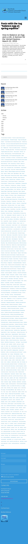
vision (22, 437)
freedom (17, 373)
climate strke (6, 358)
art (4, 346)
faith (23, 367)
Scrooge (20, 274)
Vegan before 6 (4, 332)
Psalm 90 (2, 264)
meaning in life (14, 391)
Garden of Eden (9, 203)
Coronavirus (3, 187)
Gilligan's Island (4, 205)
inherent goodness (12, 383)
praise (23, 403)
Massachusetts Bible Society (6, 240)
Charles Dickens (4, 183)
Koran (18, 223)
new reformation (19, 395)
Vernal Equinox (13, 332)
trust (2, 437)
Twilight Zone (9, 298)
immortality (14, 381)
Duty (15, 189)
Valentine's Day (17, 330)
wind (8, 441)
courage (9, 360)
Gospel (19, 205)
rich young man (16, 411)
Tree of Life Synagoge (13, 296)
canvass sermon (4, 354)
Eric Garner (11, 195)
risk (20, 411)
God (16, 205)
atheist (7, 346)
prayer (2, 405)
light (15, 389)
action (7, 344)
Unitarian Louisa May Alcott (20, 302)
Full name (3, 453)
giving (25, 375)
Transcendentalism (17, 294)
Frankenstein (14, 201)
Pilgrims (19, 260)
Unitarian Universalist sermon (13, 320)
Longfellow (3, 229)
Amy (5, 167)
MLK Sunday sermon (13, 233)
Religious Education (21, 268)
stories (25, 427)
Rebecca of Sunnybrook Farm (15, 266)
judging (23, 385)
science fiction (13, 415)
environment (13, 367)
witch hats (22, 441)
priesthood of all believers (11, 405)
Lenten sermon (14, 225)
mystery (9, 395)
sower (5, 425)
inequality (3, 383)
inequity (6, 383)
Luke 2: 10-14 (20, 231)
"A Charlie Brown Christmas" (6, 137)
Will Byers (13, 338)
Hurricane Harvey (9, 213)
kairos (5, 387)
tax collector (13, 431)
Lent (19, 225)
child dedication (17, 354)
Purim (6, 264)
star (18, 427)
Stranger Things (9, 284)
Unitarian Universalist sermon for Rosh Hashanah (10, 316)
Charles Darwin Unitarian (13, 181)
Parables (11, 258)
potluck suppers (11, 403)
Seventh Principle (12, 276)
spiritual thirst (3, 427)
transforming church (15, 435)
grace (8, 377)
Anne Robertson (17, 167)
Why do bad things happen (6, 338)
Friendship (3, 203)
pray (5, 405)
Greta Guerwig (3, 207)
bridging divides (15, 350)
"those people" (16, 151)
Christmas (18, 185)
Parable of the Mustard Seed (6, 256)
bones (2, 350)
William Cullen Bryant (20, 338)
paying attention (4, 399)
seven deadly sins (14, 421)
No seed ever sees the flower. (10, 250)
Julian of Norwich (4, 223)
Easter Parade (10, 191)
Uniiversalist (3, 302)
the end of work (14, 433)
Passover (21, 258)
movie (6, 395)
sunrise (16, 429)
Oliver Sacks (7, 252)
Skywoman (21, 278)
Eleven (8, 193)
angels (22, 344)
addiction (10, 344)
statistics (21, 427)
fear (4, 369)
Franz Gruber (19, 201)
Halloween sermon (17, 207)
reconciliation (12, 407)
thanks (22, 431)
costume (5, 360)
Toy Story (11, 294)
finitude (22, 369)
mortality (2, 395)
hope (18, 379)
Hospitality (3, 213)
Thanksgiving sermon (5, 288)
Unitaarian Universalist (10, 302)
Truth (5, 298)
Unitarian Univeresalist (13, 304)
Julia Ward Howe (22, 221)
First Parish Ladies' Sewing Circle (11, 199)
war (13, 439)
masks (10, 391)
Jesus (18, 217)
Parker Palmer (16, 258)
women (9, 443)
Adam (19, 161)
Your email (3, 458)
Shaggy (17, 276)
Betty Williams (16, 173)
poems (6, 401)
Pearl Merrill (6, 260)
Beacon (5, 173)
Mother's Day (8, 244)
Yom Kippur (18, 342)
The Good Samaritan (15, 290)
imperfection (19, 381)
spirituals (12, 427)
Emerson (2, 195)
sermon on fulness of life (19, 419)
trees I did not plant (22, 435)
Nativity (20, 246)
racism (25, 405)
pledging (2, 401)
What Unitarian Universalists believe (19, 336)
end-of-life (8, 367)
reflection (20, 407)
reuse (11, 411)
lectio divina (23, 387)
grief (14, 377)
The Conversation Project (5, 290)
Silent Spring (16, 278)
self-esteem (14, 417)
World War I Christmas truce (10, 342)
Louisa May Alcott (16, 229)
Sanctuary (15, 272)
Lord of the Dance (9, 229)
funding (24, 373)
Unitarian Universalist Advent (12, 306)
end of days (3, 367)
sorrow (2, 425)
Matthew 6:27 (14, 240)
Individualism (9, 215)
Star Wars (12, 282)
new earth (13, 395)
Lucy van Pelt (14, 231)
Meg (6, 242)
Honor (22, 211)
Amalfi (19, 165)
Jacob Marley (7, 217)
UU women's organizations (9, 300)
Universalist (13, 328)
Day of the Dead (13, 187)
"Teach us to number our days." (15, 147)
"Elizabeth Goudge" (13, 139)
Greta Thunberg (10, 207)
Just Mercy (10, 223)
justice (2, 387)
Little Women (23, 227)
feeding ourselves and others (11, 369)
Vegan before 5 (23, 330)
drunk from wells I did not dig (9, 365)
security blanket (20, 415)
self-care (9, 417)
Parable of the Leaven (20, 254)
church (7, 356)
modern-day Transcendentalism (14, 393)
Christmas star (13, 185)
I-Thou (2, 215)
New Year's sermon (10, 248)
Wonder (2, 342)
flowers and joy (12, 371)
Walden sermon (8, 334)
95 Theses (13, 157)
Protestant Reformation (17, 262)
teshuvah (18, 431)
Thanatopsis (22, 286)
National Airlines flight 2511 (6, 246)
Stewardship (3, 284)
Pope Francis (23, 260)
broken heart (21, 350)
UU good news (19, 298)
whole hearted (3, 441)
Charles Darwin (21, 181)
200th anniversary (8, 153)
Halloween (23, 207)
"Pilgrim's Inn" (5, 147)
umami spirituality (6, 437)
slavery (15, 423)
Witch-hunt (3, 340)
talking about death (6, 431)
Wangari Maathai (15, 334)
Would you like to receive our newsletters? (10, 474)
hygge (10, 381)
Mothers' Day (14, 244)
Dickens (2, 189)
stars (16, 427)
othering (10, 397)
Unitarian (23, 326)
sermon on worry (4, 421)
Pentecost (11, 260)
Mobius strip (3, 244)
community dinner (19, 358)
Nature (23, 246)
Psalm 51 (24, 262)
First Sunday (3, 201)
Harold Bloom (12, 209)
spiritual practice (10, 425)
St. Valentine (7, 282)
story (2, 429)
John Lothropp (10, 219)
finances (19, 369)
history (2, 379)
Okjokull (17, 250)
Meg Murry (3, 242)
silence (6, 423)
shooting (2, 423)
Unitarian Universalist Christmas (13, 308)
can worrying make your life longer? (15, 352)
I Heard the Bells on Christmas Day (19, 213)
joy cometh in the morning (15, 385)
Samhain (2, 272)
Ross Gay (19, 270)
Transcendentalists (4, 296)
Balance (6, 171)
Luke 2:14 (4, 233)
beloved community (4, 348)
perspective (18, 399)
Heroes (6, 211)
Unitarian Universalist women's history (16, 322)
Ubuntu (21, 300)
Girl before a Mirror (11, 205)
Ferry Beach (19, 197)
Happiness (8, 209)
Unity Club (3, 328)
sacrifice (4, 415)
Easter (19, 191)
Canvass (7, 179)
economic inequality (19, 365)
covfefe (13, 360)
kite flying (9, 387)
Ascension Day (7, 169)
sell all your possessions (21, 417)
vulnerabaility (3, 439)
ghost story (10, 375)
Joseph (10, 221)
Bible (20, 173)
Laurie (21, 223)
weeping (23, 439)
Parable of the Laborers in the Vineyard (8, 254)
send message (14, 481)
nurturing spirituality (4, 397)
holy (9, 379)
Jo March (21, 217)
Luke (8, 233)
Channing (23, 179)
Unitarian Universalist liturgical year (16, 314)
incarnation (24, 381)
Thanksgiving (12, 288)
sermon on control (4, 419)
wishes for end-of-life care (14, 441)
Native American (15, 246)
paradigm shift (22, 397)
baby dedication (14, 346)
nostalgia (24, 395)
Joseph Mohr (5, 221)
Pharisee (15, 260)
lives (22, 389)
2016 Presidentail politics (16, 153)
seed (25, 415)
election (25, 365)
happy (17, 377)
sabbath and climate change (17, 413)
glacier (2, 377)
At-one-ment (13, 169)
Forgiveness (8, 201)
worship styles (22, 443)
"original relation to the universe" (7, 151)
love (2, 391)
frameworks (13, 373)
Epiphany (7, 195)
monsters (22, 393)
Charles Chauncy (4, 181)
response (2, 411)
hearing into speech (22, 377)
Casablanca (18, 179)
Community (23, 185)
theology (6, 435)
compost (24, 358)
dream (2, 365)
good (5, 377)
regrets (24, 407)
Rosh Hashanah (14, 270)
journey (8, 385)
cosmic (2, 360)
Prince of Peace (4, 262)
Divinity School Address (9, 189)
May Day (19, 240)
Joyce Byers (15, 221)
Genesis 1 (14, 203)
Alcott (9, 163)
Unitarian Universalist (19, 324)
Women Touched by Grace (14, 340)
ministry (22, 391)
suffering (12, 429)
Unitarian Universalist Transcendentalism (12, 312)
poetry (9, 401)
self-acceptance (4, 417)
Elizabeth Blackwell (22, 193)
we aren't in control (17, 439)
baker (19, 346)
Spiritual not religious (17, 280)
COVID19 (3, 179)
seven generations (22, 421)
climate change (18, 356)
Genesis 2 (19, 203)
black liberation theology (16, 348)
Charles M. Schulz (11, 183)
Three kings (7, 294)
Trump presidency (21, 296)
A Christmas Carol (19, 157)
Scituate (7, 274)
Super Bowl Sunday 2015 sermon (7, 286)
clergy (14, 356)
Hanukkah (3, 209)
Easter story (15, 191)
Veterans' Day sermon (21, 332)
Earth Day (18, 189)
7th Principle (8, 157)
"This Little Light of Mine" (9, 149)
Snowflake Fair (4, 280)
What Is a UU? (9, 336)
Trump (2, 298)
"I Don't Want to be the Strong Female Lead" (13, 141)
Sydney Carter (17, 286)
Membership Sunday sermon (13, 242)
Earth (22, 189)
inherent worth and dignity (21, 383)
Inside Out (14, 215)
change (11, 354)
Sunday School (23, 284)
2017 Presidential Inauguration (15, 155)
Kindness (14, 223)
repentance (17, 409)
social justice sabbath (21, 423)
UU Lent (13, 298)
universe (18, 437)
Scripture (16, 274)
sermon (9, 421)
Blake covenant (7, 175)
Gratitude (22, 205)
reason (7, 407)
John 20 (5, 219)
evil (16, 367)
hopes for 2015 (13, 379)
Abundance (15, 161)
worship (2, 445)
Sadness (23, 270)
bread (5, 350)
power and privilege (18, 403)
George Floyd (23, 203)
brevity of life (9, 350)
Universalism (8, 328)
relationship (3, 409)
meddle (19, 391)
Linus (15, 227)
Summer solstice (16, 284)
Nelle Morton (3, 248)
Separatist (6, 276)
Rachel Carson (6, 266)
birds (10, 348)
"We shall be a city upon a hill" (20, 149)
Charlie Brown (18, 183)
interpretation (3, 385)
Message (3, 464)
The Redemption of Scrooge (16, 292)
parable (17, 397)
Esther (15, 195)
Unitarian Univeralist (5, 304)
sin (8, 423)
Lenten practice (8, 225)
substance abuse (7, 429)
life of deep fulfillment (10, 389)
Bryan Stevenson (21, 177)
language (15, 387)
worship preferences (15, 443)
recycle (16, 407)
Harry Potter (18, 209)
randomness (3, 407)
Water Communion (22, 334)
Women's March (23, 340)
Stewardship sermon (18, 282)
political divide (19, 401)
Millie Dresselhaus (23, 242)
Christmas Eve (7, 185)
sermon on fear (11, 419)
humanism (6, 381)
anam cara (19, 344)
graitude (11, 377)
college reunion (12, 358)
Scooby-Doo (12, 274)
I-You (5, 215)
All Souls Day (13, 163)
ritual (23, 411)
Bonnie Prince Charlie (15, 175)
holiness (5, 379)
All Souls (18, 163)
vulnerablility (9, 439)
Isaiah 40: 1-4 (19, 215)
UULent (16, 300)
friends (21, 373)
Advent (22, 161)
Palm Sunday (24, 252)
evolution (19, 367)
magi (7, 391)
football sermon (7, 373)
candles (24, 352)
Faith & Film (14, 197)
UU (18, 300)
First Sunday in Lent (21, 199)
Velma (8, 332)
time (9, 435)
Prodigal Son (10, 262)
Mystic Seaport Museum (21, 244)
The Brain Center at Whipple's (20, 288)
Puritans (23, 264)
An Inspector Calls (10, 167)
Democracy (24, 187)
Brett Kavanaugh (9, 177)
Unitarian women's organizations (14, 326)
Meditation (24, 240)
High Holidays (10, 211)
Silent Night (10, 278)
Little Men (19, 227)
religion (7, 409)
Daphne (7, 187)
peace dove (10, 399)
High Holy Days (17, 211)
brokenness (3, 352)
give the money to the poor (18, 375)
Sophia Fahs (9, 280)
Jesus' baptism (13, 217)
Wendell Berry (3, 336)
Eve (4, 197)
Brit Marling (15, 177)
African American (4, 163)
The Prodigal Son (23, 290)
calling (7, 352)
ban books (22, 346)
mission (6, 393)
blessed (22, 348)
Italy (23, 215)
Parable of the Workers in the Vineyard (19, 256)
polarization (13, 401)
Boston (21, 175)
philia (22, 399)
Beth (12, 173)
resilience (21, 409)
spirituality (8, 427)
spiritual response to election (19, 425)
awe (9, 346)
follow (16, 371)
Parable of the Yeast (4, 258)
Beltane (9, 173)
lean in (19, 387)
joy (21, 385)
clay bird (10, 356)
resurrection (7, 411)
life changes (3, 389)
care (8, 354)
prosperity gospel (20, 405)
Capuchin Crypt (12, 179)
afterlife (14, 344)
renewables (12, 409)
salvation (8, 415)
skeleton (11, 423)
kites (12, 387)
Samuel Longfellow (8, 272)
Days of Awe (19, 187)
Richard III (3, 270)
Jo (18, 221)
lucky (4, 391)
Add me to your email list (8, 476)
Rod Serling (8, 270)
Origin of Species (14, 252)
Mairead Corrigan (21, 233)
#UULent (21, 151)
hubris (20, 379)
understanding (13, 437)
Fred (24, 201)
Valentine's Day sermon (9, 330)
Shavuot (21, 276)
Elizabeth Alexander (14, 193)
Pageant (19, 252)
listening (18, 389)
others (14, 397)
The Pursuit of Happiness (5, 292)
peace (14, 399)
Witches (7, 340)
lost (24, 389)
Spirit (22, 280)
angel (2, 346)
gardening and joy (4, 375)
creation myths (18, 360)
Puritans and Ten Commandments (14, 264)
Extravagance (8, 197)
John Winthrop (16, 219)
